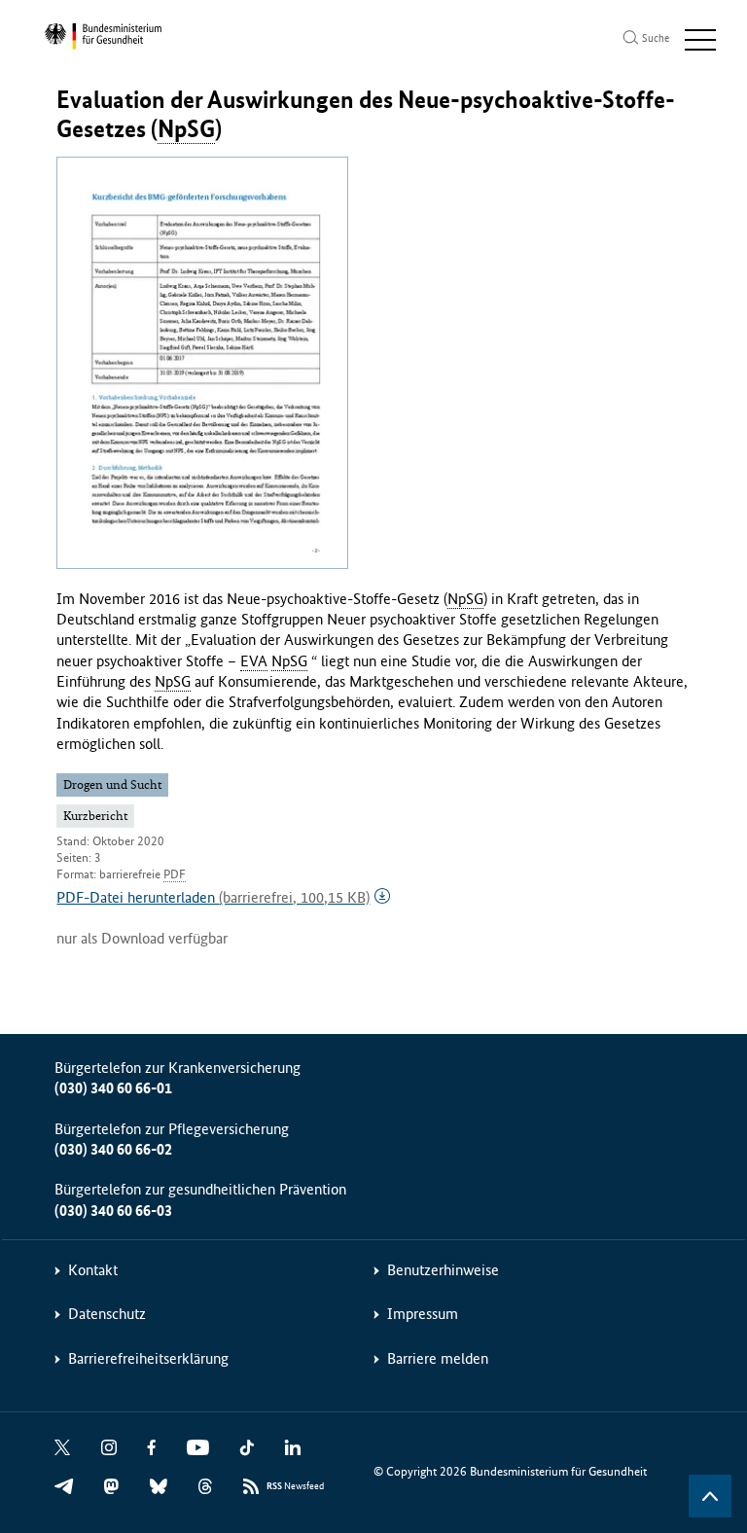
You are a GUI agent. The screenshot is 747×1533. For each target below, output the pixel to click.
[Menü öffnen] (700, 40)
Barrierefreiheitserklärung (148, 1358)
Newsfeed (295, 1486)
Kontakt (93, 1270)
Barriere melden (437, 1358)
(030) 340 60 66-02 (113, 1149)
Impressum (422, 1313)
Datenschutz (107, 1313)
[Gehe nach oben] (710, 1496)
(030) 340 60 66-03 (113, 1210)
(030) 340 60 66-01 (113, 1088)
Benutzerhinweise (443, 1270)
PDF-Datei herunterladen (213, 897)
